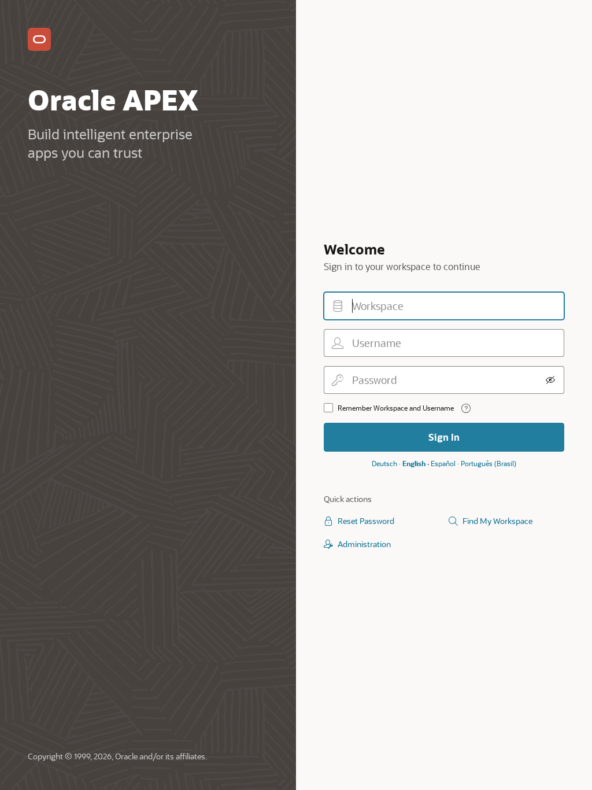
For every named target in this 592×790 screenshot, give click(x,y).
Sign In (444, 437)
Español (443, 463)
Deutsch (384, 463)
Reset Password (366, 520)
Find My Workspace (497, 520)
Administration (364, 543)
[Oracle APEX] (39, 39)
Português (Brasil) (488, 463)
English (414, 463)
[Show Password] (550, 380)
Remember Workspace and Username (396, 407)
